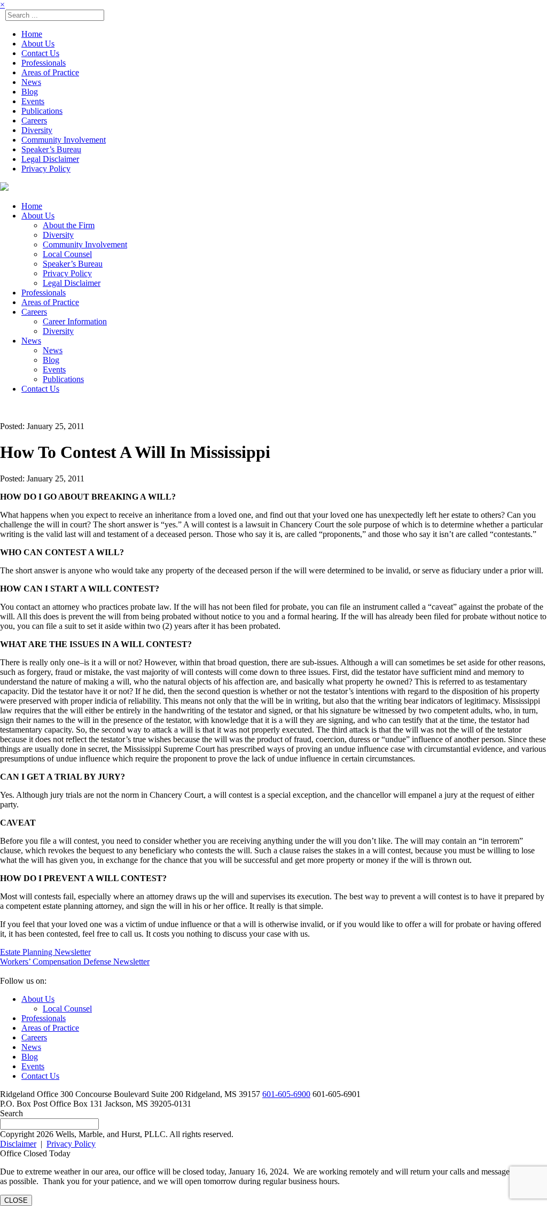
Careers (34, 120)
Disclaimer (18, 1143)
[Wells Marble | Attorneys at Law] (4, 187)
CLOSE (16, 1200)
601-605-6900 (286, 1094)
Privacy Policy (46, 168)
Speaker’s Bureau (51, 149)
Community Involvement (63, 139)
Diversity (36, 130)
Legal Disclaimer (50, 159)
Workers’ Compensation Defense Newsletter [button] (75, 961)
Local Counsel (67, 254)
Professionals (43, 62)
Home (31, 33)
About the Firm (69, 225)
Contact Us (40, 53)
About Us (37, 43)
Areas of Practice (50, 72)
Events (32, 101)
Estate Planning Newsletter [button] (45, 951)
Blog (29, 91)
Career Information (75, 321)
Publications (41, 110)
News (31, 82)
